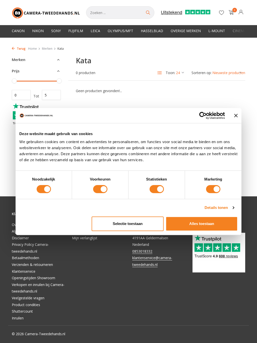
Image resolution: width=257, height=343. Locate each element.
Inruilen (18, 318)
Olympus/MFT (120, 30)
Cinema (239, 30)
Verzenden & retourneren (32, 264)
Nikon (38, 30)
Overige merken (186, 30)
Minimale (21, 95)
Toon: (170, 72)
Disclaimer (20, 238)
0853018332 (142, 251)
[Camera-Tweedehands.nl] (46, 12)
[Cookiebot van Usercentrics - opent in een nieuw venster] (203, 115)
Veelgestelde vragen (28, 298)
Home (32, 48)
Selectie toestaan (128, 223)
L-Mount (216, 30)
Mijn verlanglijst (84, 238)
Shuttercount (22, 311)
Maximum (51, 95)
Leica (95, 30)
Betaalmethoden (25, 257)
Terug (21, 48)
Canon (18, 30)
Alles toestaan (201, 223)
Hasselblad (152, 30)
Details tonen (216, 207)
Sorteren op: (201, 72)
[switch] (100, 189)
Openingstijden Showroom (33, 277)
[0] (230, 13)
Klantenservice (23, 271)
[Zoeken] (148, 13)
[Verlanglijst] (221, 12)
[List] (159, 73)
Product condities (26, 304)
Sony (56, 30)
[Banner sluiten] (236, 115)
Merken (47, 48)
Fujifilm (75, 30)
